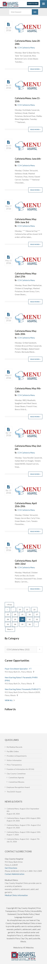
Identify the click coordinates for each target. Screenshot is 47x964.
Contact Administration (14, 874)
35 (22, 624)
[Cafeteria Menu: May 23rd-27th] (8, 257)
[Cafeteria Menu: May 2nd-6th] (8, 429)
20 (20, 609)
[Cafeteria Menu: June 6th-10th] (8, 142)
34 (15, 624)
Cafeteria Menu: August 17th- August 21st (24, 825)
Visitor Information (14, 760)
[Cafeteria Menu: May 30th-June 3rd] (8, 203)
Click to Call (33, 3)
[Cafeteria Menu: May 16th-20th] (8, 315)
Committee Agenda (16, 777)
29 (15, 619)
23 (8, 614)
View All (9, 700)
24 (15, 614)
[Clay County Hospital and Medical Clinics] (11, 4)
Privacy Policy (24, 911)
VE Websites (28, 947)
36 (30, 624)
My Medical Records (14, 747)
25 (22, 614)
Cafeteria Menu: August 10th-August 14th (23, 832)
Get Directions (11, 868)
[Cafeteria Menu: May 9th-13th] (8, 372)
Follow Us (10, 709)
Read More (34, 69)
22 (34, 609)
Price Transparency (14, 765)
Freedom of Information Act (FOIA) (20, 769)
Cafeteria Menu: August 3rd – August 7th (23, 839)
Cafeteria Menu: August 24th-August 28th (23, 818)
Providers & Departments (17, 756)
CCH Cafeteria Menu (26, 47)
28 (8, 619)
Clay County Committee (16, 773)
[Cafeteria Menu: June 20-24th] (8, 24)
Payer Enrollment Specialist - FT (18, 669)
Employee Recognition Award (18, 787)
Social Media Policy (26, 914)
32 (37, 619)
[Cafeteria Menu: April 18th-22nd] (8, 544)
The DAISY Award (14, 792)
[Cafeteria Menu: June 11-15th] (8, 82)
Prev (10, 605)
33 (8, 624)
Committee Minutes (16, 782)
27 (37, 614)
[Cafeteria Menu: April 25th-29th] (8, 487)
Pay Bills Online (13, 751)
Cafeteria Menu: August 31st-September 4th (23, 810)
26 (30, 614)
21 (27, 609)
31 (30, 619)
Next (9, 629)
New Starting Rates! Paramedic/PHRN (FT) (23, 689)
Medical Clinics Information (16, 895)
